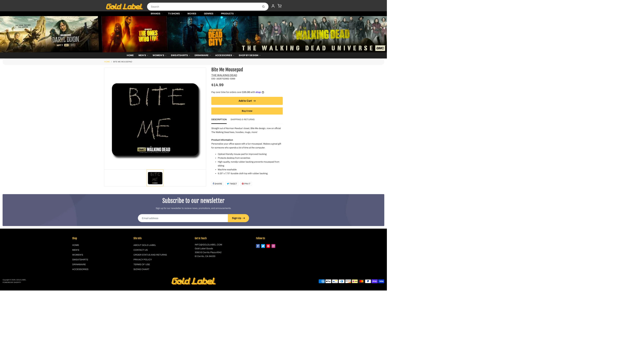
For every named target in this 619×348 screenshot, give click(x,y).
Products (227, 13)
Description (219, 119)
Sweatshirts (179, 55)
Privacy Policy (142, 259)
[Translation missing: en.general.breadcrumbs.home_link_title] (193, 34)
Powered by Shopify (12, 282)
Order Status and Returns (150, 255)
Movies (191, 13)
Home (130, 55)
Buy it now (247, 111)
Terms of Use (141, 264)
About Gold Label (144, 245)
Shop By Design (248, 55)
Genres (208, 13)
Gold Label (21, 280)
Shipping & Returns (243, 119)
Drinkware (202, 55)
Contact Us (140, 250)
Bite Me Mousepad (122, 62)
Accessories (223, 55)
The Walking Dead (224, 75)
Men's (142, 55)
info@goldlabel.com (208, 244)
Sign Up (236, 218)
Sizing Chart (141, 269)
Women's (158, 55)
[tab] (221, 120)
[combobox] (203, 7)
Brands (155, 13)
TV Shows (174, 13)
